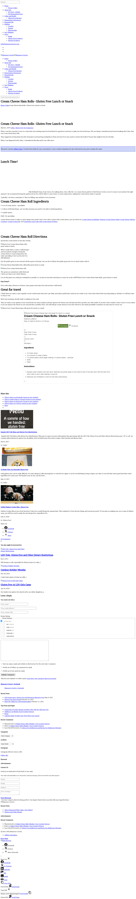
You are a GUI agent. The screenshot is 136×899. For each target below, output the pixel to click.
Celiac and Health (10, 16)
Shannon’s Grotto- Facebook (10, 684)
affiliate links (18, 149)
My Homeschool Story (15, 14)
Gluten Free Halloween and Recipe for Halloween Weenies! (41, 728)
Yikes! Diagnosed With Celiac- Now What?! (18, 810)
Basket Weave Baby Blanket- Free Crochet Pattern (33, 724)
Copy (24, 894)
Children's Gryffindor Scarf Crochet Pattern (19, 712)
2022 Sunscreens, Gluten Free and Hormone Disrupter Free (24, 697)
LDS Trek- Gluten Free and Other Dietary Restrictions (27, 554)
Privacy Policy (12, 8)
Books (10, 36)
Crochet (11, 26)
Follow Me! (4, 755)
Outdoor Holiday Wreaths (13, 569)
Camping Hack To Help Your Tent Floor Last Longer (22, 716)
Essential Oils (8, 22)
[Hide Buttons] (6, 841)
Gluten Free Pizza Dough (12, 699)
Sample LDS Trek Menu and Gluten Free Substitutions (19, 432)
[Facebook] (6, 845)
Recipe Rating (5, 616)
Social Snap (15, 887)
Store (6, 34)
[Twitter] (6, 849)
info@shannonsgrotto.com (10, 44)
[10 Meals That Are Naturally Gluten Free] (17, 466)
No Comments (28, 128)
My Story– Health (14, 12)
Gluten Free (19, 128)
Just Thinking (9, 32)
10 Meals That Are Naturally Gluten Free (14, 470)
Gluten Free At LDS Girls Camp (16, 584)
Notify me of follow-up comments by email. (17, 667)
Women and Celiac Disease (13, 812)
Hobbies (7, 24)
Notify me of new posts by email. (14, 671)
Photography (12, 30)
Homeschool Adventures (12, 20)
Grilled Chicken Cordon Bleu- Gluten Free (14, 507)
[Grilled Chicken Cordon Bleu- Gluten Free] (17, 503)
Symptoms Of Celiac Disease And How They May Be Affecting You (26, 710)
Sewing (10, 28)
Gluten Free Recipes (15, 18)
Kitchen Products (14, 40)
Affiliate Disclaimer (10, 835)
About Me (7, 10)
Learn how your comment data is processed (41, 678)
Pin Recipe (74, 326)
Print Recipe (64, 326)
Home (6, 6)
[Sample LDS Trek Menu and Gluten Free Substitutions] (17, 428)
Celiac (7, 105)
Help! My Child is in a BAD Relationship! (17, 702)
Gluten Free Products (15, 38)
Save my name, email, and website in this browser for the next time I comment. (29, 664)
